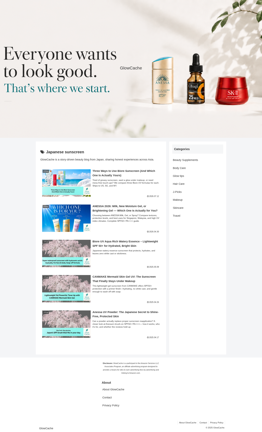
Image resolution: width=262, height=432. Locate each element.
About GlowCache (113, 389)
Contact (107, 397)
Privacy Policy (110, 405)
